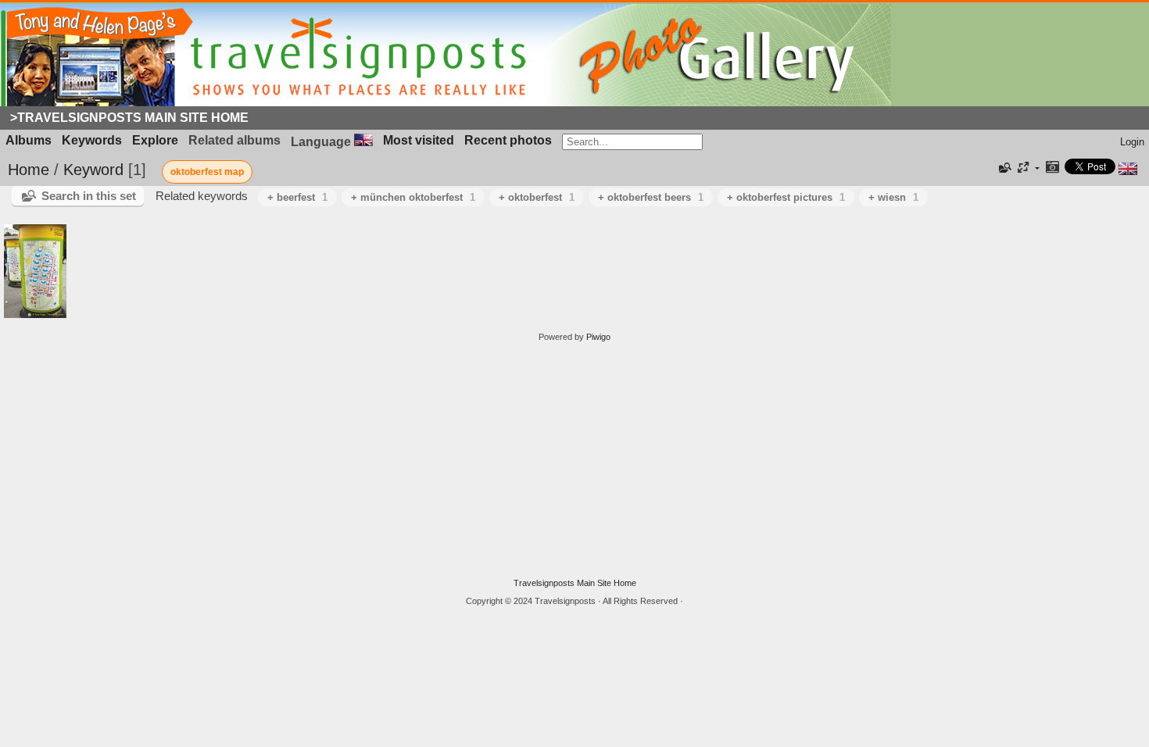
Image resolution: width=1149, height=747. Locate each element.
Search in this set (88, 195)
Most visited (418, 140)
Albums (28, 140)
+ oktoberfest (536, 197)
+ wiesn (893, 197)
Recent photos (508, 140)
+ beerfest (297, 197)
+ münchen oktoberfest (413, 197)
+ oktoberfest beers (650, 197)
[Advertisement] (574, 460)
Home (28, 169)
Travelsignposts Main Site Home (575, 583)
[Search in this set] (1004, 168)
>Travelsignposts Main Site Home (129, 117)
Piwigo (598, 336)
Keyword (93, 169)
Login (1132, 142)
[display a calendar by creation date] (1052, 168)
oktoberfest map (207, 171)
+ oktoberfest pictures (786, 197)
